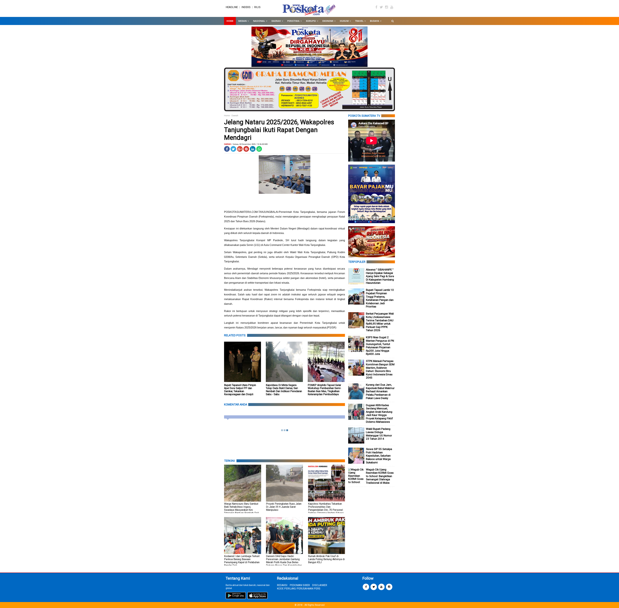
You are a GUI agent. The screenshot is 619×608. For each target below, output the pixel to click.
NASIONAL (259, 20)
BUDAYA (374, 20)
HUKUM (344, 20)
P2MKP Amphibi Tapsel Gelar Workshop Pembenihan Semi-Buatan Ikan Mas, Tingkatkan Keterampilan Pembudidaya (324, 390)
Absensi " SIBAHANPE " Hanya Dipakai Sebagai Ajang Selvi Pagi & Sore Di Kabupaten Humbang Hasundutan (380, 276)
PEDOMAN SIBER (300, 585)
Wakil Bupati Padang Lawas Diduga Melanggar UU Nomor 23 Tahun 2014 (379, 433)
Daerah (235, 115)
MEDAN (242, 20)
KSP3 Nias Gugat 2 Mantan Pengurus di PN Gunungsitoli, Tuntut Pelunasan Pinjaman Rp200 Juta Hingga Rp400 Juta (380, 346)
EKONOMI (327, 20)
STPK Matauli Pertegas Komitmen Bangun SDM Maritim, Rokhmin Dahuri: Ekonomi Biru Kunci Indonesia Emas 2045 (380, 369)
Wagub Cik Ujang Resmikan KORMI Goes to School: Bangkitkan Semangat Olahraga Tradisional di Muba (380, 476)
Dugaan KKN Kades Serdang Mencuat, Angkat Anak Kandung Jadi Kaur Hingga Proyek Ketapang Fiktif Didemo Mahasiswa (379, 413)
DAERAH (276, 20)
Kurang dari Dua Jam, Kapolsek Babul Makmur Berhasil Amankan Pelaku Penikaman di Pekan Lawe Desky (380, 391)
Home (229, 20)
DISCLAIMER (319, 585)
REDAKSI (282, 585)
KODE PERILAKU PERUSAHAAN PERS (298, 588)
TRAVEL (359, 20)
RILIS (257, 7)
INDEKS (246, 7)
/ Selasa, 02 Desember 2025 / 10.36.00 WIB (249, 144)
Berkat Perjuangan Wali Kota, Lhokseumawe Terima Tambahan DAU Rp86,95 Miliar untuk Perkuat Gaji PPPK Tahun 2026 (380, 322)
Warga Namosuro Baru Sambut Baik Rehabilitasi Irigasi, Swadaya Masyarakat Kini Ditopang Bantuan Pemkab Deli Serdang (241, 510)
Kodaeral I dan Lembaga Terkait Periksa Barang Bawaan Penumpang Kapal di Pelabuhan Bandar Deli (242, 561)
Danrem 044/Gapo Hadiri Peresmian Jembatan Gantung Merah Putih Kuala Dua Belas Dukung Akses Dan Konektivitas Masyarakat (284, 562)
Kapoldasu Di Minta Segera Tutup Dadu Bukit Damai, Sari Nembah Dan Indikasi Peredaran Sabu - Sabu (284, 390)
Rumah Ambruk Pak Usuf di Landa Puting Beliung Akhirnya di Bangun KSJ (326, 559)
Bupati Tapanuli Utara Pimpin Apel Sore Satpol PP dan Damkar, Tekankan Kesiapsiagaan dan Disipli (240, 390)
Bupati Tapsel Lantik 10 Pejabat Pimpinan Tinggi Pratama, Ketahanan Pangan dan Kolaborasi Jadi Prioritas (380, 298)
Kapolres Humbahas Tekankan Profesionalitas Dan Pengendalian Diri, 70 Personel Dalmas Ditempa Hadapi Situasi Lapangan (326, 510)
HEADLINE (232, 7)
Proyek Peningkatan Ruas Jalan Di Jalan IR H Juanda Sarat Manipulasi (283, 506)
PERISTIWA (293, 20)
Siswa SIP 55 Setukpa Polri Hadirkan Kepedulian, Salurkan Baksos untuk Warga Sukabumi (379, 455)
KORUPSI (311, 20)
